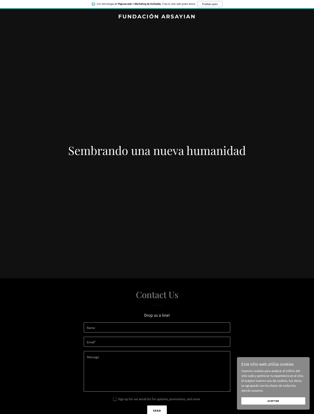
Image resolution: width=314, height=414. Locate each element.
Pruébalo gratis (210, 4)
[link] (157, 17)
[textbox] (157, 327)
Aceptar (273, 401)
